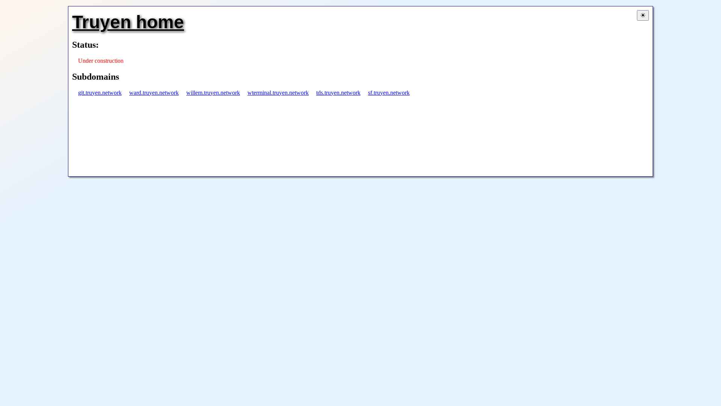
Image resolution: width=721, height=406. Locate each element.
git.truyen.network (100, 92)
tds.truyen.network (338, 92)
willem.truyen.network (213, 92)
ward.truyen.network (154, 92)
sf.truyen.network (389, 92)
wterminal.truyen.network (278, 92)
